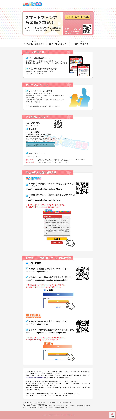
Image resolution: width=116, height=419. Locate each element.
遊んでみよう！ (81, 43)
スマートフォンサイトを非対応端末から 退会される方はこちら (37, 144)
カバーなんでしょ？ (58, 43)
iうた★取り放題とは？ (34, 43)
